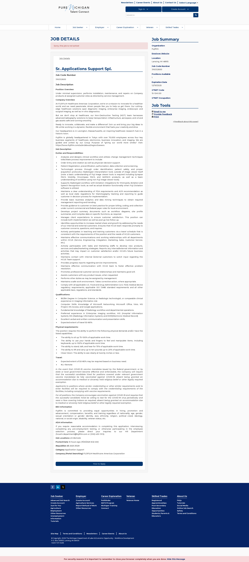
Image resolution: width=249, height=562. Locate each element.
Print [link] (156, 117)
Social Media (182, 506)
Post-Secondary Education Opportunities (159, 508)
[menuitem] (58, 27)
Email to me (160, 111)
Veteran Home (132, 500)
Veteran (149, 27)
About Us (157, 2)
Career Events (143, 2)
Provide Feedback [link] (163, 114)
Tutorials (55, 521)
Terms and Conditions (186, 513)
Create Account (178, 9)
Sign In (142, 9)
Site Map (54, 534)
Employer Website (160, 53)
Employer (99, 27)
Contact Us (170, 2)
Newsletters (127, 2)
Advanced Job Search (60, 500)
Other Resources (58, 513)
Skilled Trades (172, 27)
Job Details (64, 58)
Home (57, 27)
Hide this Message (176, 559)
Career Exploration (125, 27)
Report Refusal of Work (86, 506)
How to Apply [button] (99, 464)
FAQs (179, 500)
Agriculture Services (85, 503)
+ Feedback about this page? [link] (185, 122)
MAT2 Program (107, 503)
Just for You (56, 506)
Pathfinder (106, 500)
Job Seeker (78, 27)
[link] (73, 8)
